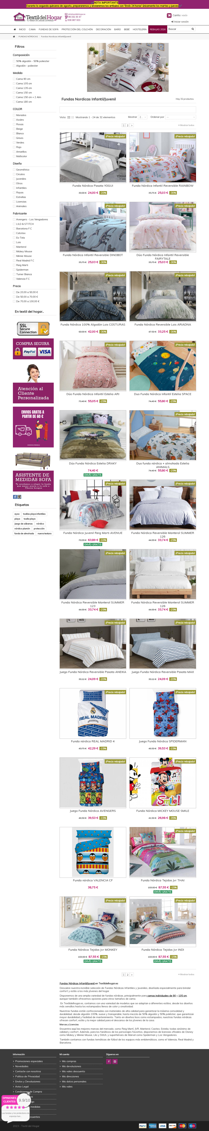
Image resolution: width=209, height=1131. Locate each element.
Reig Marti (22, 265)
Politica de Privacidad (27, 1076)
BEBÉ (127, 29)
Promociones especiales (29, 1061)
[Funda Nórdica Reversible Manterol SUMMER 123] (93, 574)
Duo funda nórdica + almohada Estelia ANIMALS (162, 465)
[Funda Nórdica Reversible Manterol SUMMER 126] (163, 505)
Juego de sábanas (24, 523)
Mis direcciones (70, 1076)
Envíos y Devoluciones (27, 1081)
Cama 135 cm (24, 88)
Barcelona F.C (24, 228)
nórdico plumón (22, 528)
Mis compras (69, 1061)
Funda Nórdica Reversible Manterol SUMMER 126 (162, 534)
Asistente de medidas (27, 1106)
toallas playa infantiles (34, 514)
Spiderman (22, 269)
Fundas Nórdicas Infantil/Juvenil (77, 983)
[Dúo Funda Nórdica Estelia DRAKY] (93, 435)
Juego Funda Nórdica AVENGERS (93, 811)
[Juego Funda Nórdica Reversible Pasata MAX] (163, 644)
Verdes (20, 142)
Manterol (21, 246)
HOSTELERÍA (140, 29)
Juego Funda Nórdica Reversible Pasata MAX (163, 672)
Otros (19, 183)
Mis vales (67, 1086)
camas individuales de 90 (161, 995)
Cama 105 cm (24, 83)
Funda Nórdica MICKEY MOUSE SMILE (162, 811)
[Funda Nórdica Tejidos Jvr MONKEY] (93, 921)
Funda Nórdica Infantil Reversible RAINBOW (162, 185)
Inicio (22, 29)
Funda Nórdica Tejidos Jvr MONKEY (92, 950)
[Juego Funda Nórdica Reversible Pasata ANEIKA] (93, 644)
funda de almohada (24, 533)
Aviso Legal (22, 1086)
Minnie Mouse (24, 255)
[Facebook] (108, 1061)
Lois (18, 242)
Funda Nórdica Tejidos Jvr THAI (163, 880)
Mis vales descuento (73, 1071)
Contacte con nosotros (28, 1071)
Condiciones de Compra (28, 1091)
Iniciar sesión (181, 21)
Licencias (21, 201)
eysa (17, 514)
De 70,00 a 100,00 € (27, 301)
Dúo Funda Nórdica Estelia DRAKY (93, 463)
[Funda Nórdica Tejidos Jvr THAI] (163, 852)
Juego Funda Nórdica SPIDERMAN (162, 741)
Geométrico (22, 169)
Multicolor (21, 156)
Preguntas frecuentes (27, 1116)
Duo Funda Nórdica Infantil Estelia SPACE (162, 394)
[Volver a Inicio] (14, 37)
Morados (21, 115)
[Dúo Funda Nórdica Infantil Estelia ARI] (93, 366)
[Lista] (72, 117)
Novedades (21, 1066)
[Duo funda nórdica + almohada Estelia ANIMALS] (163, 435)
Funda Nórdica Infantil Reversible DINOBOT (93, 255)
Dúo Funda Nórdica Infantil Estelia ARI (92, 394)
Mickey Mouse (24, 251)
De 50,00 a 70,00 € (27, 296)
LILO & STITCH (25, 224)
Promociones (22, 1111)
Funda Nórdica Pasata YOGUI (92, 185)
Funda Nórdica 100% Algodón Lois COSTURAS (93, 324)
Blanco (20, 133)
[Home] (14, 29)
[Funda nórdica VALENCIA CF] (93, 852)
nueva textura (44, 533)
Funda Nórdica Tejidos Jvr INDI (163, 950)
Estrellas (21, 197)
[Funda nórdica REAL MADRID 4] (93, 713)
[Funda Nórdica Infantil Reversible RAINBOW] (163, 157)
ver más (19, 1119)
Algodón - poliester (27, 65)
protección (39, 528)
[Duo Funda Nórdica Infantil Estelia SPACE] (163, 366)
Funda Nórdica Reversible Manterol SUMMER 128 (162, 604)
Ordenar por (157, 116)
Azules (20, 119)
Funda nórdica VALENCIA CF (93, 880)
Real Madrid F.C (25, 260)
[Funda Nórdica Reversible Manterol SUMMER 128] (163, 574)
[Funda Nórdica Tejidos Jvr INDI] (163, 921)
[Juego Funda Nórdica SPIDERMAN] (163, 713)
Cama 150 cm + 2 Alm (28, 97)
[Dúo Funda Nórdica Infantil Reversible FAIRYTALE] (163, 227)
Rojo (18, 147)
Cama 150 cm (24, 92)
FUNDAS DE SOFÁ (48, 29)
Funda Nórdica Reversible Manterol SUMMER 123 (92, 604)
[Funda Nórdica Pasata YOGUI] (93, 157)
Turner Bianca (24, 274)
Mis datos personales (74, 1081)
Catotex (20, 233)
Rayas (20, 192)
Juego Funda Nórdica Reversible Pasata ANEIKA (93, 672)
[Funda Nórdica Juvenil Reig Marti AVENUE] (93, 505)
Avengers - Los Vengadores (32, 219)
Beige (19, 128)
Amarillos (21, 151)
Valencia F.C (23, 278)
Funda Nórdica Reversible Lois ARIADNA (163, 324)
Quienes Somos (24, 1096)
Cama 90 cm (23, 78)
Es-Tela (20, 237)
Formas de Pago (24, 1101)
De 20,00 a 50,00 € (27, 292)
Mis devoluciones (71, 1066)
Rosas (20, 124)
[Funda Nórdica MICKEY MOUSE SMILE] (163, 782)
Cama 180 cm (24, 101)
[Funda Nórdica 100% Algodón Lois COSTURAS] (93, 296)
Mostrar (132, 116)
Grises (19, 138)
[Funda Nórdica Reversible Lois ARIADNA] (163, 296)
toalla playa (29, 518)
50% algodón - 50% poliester (32, 61)
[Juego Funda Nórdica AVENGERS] (93, 782)
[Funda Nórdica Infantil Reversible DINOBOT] (93, 227)
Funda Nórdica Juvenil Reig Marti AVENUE (92, 533)
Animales (21, 206)
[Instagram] (115, 1061)
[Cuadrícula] (68, 117)
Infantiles (21, 187)
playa (17, 518)
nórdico (40, 523)
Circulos (20, 174)
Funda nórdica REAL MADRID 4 (93, 741)
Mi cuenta (64, 1054)
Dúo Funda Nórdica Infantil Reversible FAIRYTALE (163, 256)
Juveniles (21, 178)
